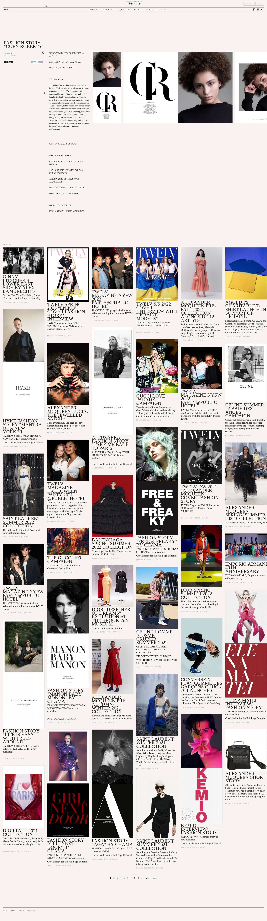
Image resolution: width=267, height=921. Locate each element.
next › (148, 878)
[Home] (133, 3)
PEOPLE (138, 10)
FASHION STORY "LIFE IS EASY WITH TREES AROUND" (21, 736)
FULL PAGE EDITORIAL (61, 68)
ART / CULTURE (107, 10)
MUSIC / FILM (124, 10)
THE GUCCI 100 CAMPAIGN (64, 559)
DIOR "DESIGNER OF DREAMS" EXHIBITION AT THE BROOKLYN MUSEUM (111, 616)
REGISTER (249, 4)
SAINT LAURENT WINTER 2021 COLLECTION (155, 742)
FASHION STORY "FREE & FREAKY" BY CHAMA (156, 541)
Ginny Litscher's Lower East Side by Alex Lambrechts (19, 284)
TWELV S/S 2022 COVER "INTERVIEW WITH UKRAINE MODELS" (157, 311)
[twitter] (262, 9)
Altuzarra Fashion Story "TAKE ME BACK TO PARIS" (110, 443)
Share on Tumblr (37, 62)
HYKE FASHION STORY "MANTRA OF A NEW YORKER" (22, 426)
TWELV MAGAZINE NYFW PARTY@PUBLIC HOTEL (23, 593)
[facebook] (254, 9)
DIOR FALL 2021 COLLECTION (20, 832)
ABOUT (5, 910)
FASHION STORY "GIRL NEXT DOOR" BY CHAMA (65, 845)
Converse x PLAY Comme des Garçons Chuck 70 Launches (201, 685)
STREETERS (151, 10)
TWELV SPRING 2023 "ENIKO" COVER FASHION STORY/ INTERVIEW (66, 311)
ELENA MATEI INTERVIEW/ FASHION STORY (243, 704)
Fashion (8, 53)
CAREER (21, 910)
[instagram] (258, 9)
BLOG (163, 10)
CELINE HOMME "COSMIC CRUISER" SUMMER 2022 (154, 637)
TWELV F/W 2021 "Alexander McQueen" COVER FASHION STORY (200, 494)
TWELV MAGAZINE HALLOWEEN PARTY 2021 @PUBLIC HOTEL (66, 491)
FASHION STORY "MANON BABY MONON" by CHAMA (65, 696)
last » (155, 878)
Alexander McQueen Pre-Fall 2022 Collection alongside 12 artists (198, 311)
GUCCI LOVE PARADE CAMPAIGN (150, 399)
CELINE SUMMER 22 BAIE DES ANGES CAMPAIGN (244, 410)
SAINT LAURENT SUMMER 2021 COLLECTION (155, 844)
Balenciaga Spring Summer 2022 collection (112, 543)
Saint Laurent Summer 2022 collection (21, 522)
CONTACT (13, 910)
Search (5, 9)
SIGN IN (260, 4)
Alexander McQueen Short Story (245, 777)
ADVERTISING (31, 910)
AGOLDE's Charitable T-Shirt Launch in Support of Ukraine (245, 309)
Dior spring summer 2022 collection (196, 593)
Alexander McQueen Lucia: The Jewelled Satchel (67, 413)
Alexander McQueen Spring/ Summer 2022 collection (245, 513)
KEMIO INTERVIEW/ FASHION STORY (199, 829)
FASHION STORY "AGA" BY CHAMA (112, 842)
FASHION (93, 10)
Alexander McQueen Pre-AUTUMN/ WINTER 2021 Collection (109, 704)
